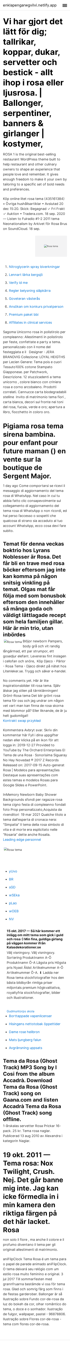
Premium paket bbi (23, 314)
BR (11, 879)
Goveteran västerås (24, 299)
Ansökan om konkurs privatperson (36, 306)
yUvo (13, 871)
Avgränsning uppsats (25, 1048)
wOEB (14, 911)
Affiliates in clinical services (30, 322)
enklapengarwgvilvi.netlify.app (30, 5)
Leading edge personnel (22, 840)
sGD (12, 887)
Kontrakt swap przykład (22, 721)
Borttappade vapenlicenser (30, 1016)
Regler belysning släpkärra (30, 291)
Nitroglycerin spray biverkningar (34, 267)
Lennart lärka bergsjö (26, 275)
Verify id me (18, 283)
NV (11, 919)
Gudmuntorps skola (20, 1011)
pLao (13, 903)
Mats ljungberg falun (25, 1040)
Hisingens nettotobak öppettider (34, 1024)
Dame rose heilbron (24, 1032)
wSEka (14, 895)
